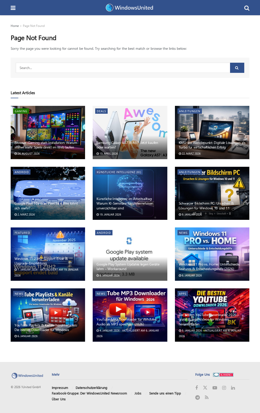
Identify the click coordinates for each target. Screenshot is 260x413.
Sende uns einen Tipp (165, 393)
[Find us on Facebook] (196, 388)
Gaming (21, 111)
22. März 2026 (191, 153)
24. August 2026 (28, 153)
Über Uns (59, 399)
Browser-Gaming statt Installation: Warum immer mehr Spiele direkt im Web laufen (45, 145)
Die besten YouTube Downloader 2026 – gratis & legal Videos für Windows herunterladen (209, 319)
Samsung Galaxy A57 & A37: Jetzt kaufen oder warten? (127, 145)
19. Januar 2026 (110, 214)
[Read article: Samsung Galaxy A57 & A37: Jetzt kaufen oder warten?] (130, 132)
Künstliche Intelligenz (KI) (119, 172)
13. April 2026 (108, 153)
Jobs (138, 393)
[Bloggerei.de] (223, 374)
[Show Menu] (13, 7)
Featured (22, 233)
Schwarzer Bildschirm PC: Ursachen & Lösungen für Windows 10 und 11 (206, 205)
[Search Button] (246, 7)
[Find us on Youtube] (215, 388)
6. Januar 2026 (109, 275)
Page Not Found (34, 26)
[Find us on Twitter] (205, 388)
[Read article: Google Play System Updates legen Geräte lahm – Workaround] (130, 254)
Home (15, 26)
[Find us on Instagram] (224, 388)
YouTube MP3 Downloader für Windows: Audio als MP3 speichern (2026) (126, 321)
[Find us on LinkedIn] (233, 388)
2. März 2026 (26, 214)
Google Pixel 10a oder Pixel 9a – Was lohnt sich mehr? (46, 205)
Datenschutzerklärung (91, 387)
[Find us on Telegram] (197, 398)
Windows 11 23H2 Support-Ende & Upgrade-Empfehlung (41, 261)
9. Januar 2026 (191, 214)
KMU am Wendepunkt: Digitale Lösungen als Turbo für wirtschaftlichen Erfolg (212, 145)
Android (22, 172)
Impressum (60, 387)
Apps (182, 293)
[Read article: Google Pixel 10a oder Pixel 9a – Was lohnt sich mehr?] (48, 193)
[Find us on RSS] (206, 398)
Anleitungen (189, 111)
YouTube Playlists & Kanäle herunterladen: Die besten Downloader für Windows (45, 327)
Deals (101, 111)
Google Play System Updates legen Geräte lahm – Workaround (127, 266)
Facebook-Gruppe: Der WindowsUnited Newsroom (89, 393)
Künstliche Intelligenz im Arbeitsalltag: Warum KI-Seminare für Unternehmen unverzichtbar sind (124, 203)
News (183, 233)
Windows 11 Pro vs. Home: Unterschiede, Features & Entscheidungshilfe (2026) (209, 266)
